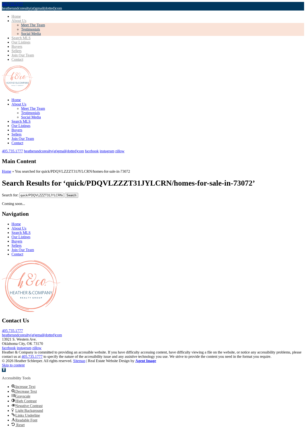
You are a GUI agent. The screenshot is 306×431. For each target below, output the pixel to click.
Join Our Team (22, 55)
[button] (4, 370)
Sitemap (79, 361)
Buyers (16, 46)
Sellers (16, 51)
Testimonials (30, 29)
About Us (18, 21)
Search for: (10, 195)
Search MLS (21, 38)
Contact (17, 59)
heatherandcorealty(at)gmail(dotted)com (32, 335)
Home (16, 16)
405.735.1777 (12, 331)
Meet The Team (33, 25)
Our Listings (20, 42)
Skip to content (13, 365)
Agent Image (145, 361)
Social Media (31, 34)
